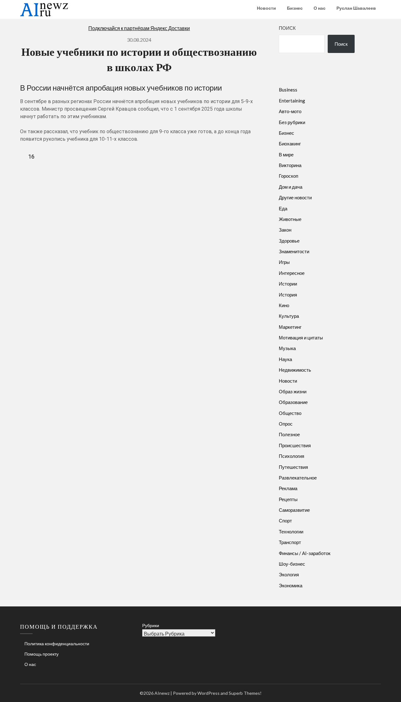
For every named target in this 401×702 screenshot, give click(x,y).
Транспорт (290, 542)
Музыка (287, 348)
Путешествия (293, 467)
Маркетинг (290, 327)
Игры (284, 262)
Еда (283, 208)
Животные (290, 219)
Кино (284, 305)
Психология (291, 456)
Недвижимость (295, 370)
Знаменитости (294, 251)
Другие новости (295, 197)
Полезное (289, 434)
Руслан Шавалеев (356, 8)
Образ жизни (292, 391)
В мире (286, 154)
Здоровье (289, 241)
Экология (289, 574)
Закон (285, 230)
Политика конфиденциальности (56, 643)
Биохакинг (290, 143)
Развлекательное (298, 477)
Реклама (288, 488)
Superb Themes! (245, 693)
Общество (290, 413)
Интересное (292, 273)
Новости (266, 8)
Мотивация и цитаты (301, 337)
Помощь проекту (41, 654)
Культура (289, 316)
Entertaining (292, 100)
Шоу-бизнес (292, 564)
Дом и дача (290, 187)
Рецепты (288, 499)
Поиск (287, 28)
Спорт (285, 520)
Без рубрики (292, 122)
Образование (293, 402)
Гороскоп (288, 176)
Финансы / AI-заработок (305, 553)
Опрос (286, 424)
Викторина (290, 165)
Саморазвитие (294, 510)
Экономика (290, 585)
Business (288, 89)
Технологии (291, 531)
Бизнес (295, 8)
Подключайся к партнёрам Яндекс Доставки (139, 28)
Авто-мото (290, 111)
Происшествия (295, 445)
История (288, 294)
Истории (288, 283)
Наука (285, 359)
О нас (319, 8)
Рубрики (150, 625)
